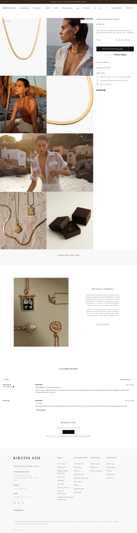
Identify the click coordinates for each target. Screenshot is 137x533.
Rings (109, 471)
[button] (131, 49)
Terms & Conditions (62, 492)
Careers (61, 480)
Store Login (95, 464)
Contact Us (79, 464)
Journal (61, 484)
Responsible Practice (63, 472)
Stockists (61, 477)
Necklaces (7, 21)
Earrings (110, 464)
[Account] (100, 8)
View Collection (103, 324)
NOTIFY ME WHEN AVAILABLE (112, 49)
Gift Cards (78, 482)
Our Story (62, 464)
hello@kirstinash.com (23, 497)
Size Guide (78, 474)
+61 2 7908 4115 (20, 489)
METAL (98, 40)
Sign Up (68, 432)
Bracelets (111, 474)
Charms (110, 478)
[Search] (94, 8)
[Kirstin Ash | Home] (9, 8)
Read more (130, 32)
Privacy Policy (64, 488)
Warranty (78, 492)
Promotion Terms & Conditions (66, 498)
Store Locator (96, 471)
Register (94, 467)
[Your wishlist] (106, 8)
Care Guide (79, 489)
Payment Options (81, 478)
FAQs (76, 485)
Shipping (78, 467)
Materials (62, 467)
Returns (77, 471)
